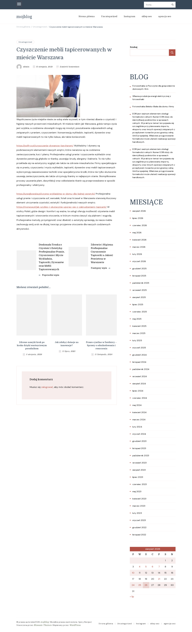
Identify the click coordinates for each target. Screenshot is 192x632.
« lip (132, 596)
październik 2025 (140, 283)
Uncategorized (109, 16)
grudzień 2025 (139, 268)
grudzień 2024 (139, 354)
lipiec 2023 (137, 477)
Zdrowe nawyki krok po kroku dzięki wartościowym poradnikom (32, 345)
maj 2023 (136, 491)
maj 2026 (137, 232)
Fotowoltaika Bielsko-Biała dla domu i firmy (153, 106)
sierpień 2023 (139, 470)
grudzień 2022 (139, 527)
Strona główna (87, 16)
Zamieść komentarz (69, 67)
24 (133, 585)
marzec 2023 (138, 506)
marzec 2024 (139, 419)
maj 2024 (137, 405)
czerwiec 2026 (139, 225)
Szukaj (133, 47)
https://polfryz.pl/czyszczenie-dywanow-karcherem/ (44, 145)
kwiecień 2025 (139, 326)
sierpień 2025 (139, 297)
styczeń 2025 (139, 347)
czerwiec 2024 (139, 398)
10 (133, 572)
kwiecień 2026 (139, 239)
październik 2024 (140, 369)
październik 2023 (140, 455)
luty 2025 (137, 340)
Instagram (129, 16)
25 (139, 585)
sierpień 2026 (139, 211)
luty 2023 (137, 513)
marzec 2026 (138, 247)
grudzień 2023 (139, 441)
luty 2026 (137, 254)
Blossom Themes (42, 625)
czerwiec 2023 (139, 484)
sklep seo (147, 16)
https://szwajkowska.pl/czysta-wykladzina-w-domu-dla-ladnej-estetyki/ (55, 193)
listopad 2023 (139, 448)
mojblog (24, 16)
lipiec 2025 (137, 304)
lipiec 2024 (137, 390)
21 (159, 578)
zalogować (47, 387)
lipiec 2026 (137, 218)
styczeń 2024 (139, 434)
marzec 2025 (138, 333)
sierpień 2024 (139, 383)
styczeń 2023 (139, 520)
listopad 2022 (139, 534)
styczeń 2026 (139, 261)
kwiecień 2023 (139, 498)
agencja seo (164, 16)
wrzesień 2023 (139, 462)
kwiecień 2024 (139, 412)
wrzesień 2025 (139, 290)
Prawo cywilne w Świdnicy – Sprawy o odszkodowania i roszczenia (101, 345)
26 (146, 585)
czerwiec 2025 (139, 311)
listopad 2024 (139, 362)
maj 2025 (137, 319)
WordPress (75, 625)
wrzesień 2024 (139, 376)
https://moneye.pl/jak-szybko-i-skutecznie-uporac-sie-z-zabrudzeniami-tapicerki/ (61, 207)
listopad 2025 (139, 275)
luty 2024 (137, 426)
